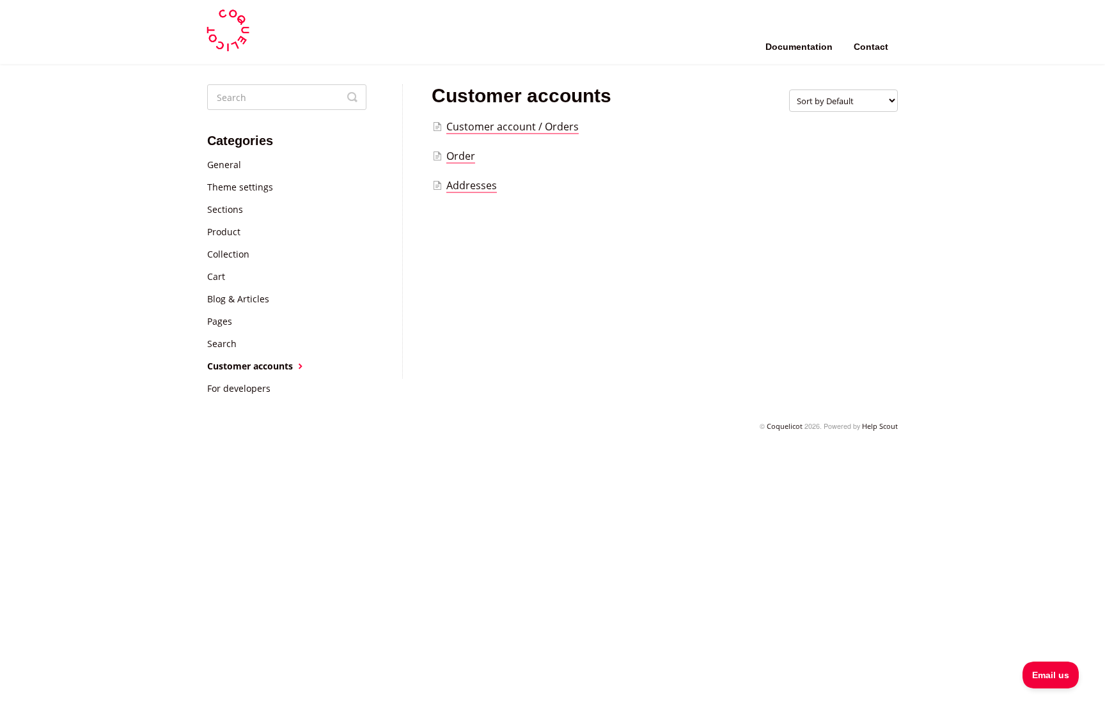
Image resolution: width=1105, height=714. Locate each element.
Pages (219, 321)
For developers (238, 388)
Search (222, 344)
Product (223, 232)
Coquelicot (785, 426)
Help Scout (880, 426)
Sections (225, 209)
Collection (228, 254)
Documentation (799, 47)
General (224, 165)
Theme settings (240, 187)
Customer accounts (251, 366)
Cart (216, 276)
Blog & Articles (238, 299)
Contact (871, 47)
